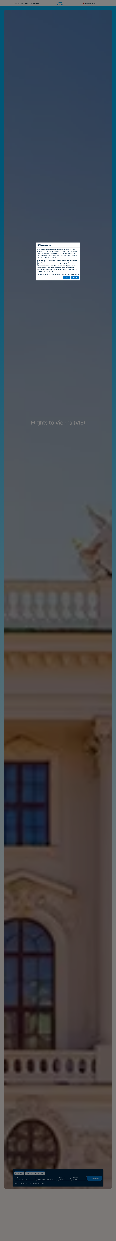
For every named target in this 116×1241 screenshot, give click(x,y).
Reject (66, 277)
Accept (75, 277)
